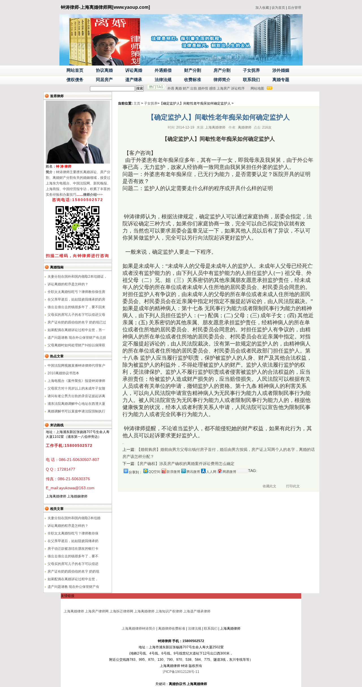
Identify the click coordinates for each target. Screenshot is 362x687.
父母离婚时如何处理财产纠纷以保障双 (76, 345)
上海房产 (223, 88)
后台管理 (294, 8)
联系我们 (210, 629)
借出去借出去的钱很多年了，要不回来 (76, 307)
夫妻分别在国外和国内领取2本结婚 (74, 518)
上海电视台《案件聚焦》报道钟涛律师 (76, 381)
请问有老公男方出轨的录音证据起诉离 (76, 396)
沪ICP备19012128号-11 (181, 672)
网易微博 (229, 472)
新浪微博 (173, 472)
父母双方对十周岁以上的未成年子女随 (76, 388)
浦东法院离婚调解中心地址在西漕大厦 (76, 404)
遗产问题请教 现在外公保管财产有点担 (77, 338)
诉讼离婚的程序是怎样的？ (68, 284)
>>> (93, 195)
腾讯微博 (193, 472)
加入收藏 (262, 8)
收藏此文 (269, 486)
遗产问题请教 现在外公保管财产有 (73, 587)
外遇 (170, 88)
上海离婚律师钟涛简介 (139, 629)
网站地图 (257, 88)
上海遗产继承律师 (196, 611)
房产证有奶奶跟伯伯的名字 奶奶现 (73, 571)
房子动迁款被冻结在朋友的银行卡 (73, 549)
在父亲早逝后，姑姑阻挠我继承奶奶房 (76, 299)
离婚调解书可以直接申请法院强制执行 (76, 411)
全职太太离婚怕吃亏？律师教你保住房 (76, 292)
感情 (212, 88)
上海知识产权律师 (168, 611)
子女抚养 (151, 103)
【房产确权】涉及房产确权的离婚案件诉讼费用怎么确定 (184, 463)
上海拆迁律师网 (121, 611)
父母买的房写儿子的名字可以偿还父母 (76, 315)
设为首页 (278, 8)
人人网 (211, 472)
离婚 (178, 88)
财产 (186, 88)
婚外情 (203, 88)
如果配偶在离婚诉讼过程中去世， (73, 579)
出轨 (193, 88)
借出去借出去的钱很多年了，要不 (73, 556)
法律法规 (194, 629)
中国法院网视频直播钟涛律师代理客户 (76, 366)
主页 (136, 103)
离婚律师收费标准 (171, 629)
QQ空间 (154, 472)
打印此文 (293, 486)
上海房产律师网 (97, 611)
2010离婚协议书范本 (63, 373)
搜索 (139, 88)
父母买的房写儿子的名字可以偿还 (73, 564)
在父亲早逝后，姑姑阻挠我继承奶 (73, 541)
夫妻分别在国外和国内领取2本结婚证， (77, 277)
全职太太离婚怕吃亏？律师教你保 (73, 533)
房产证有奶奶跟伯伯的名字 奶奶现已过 (77, 322)
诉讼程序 (238, 88)
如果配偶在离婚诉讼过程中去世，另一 (76, 330)
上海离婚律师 (74, 611)
